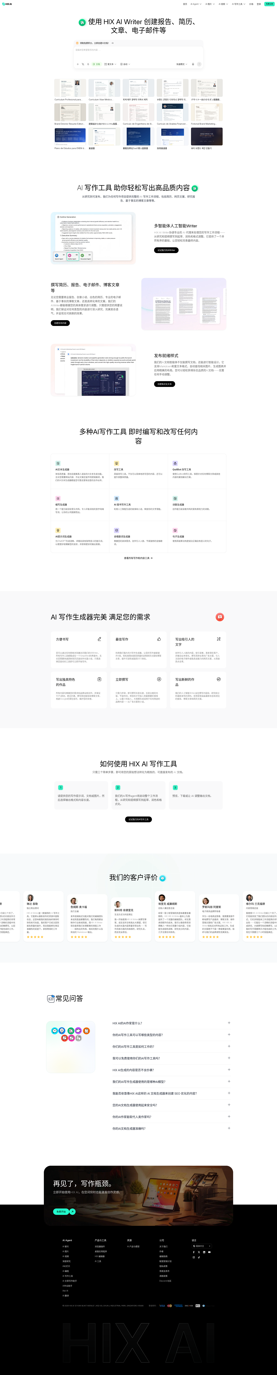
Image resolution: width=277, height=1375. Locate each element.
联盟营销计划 (165, 1261)
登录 (259, 4)
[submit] (199, 64)
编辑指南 (163, 1256)
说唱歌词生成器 (122, 536)
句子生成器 (178, 536)
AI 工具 (98, 1261)
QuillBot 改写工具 (182, 469)
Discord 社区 (165, 1281)
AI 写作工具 (67, 1276)
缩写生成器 (61, 504)
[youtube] (209, 1252)
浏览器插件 (100, 1246)
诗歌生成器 (178, 504)
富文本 (110, 64)
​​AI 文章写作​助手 (69, 1281)
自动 (125, 64)
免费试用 (269, 4)
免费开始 (61, 1211)
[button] (172, 1023)
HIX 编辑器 (100, 1256)
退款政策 (163, 1276)
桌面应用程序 (101, 1251)
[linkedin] (204, 1252)
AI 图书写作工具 (122, 504)
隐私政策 (163, 1266)
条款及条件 (164, 1271)
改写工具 (118, 469)
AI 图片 (65, 1251)
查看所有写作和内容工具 (136, 558)
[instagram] (193, 1257)
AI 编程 (65, 1271)
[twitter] (199, 1252)
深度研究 (66, 1261)
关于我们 (163, 1246)
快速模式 (180, 64)
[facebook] (193, 1252)
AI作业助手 (67, 1286)
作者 (161, 1251)
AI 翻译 (65, 1295)
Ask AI (65, 1290)
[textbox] (138, 54)
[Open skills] (88, 64)
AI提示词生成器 (63, 536)
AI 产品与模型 (133, 1246)
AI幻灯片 (66, 1266)
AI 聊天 (65, 1246)
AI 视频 (65, 1256)
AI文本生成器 (62, 469)
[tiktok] (199, 1257)
